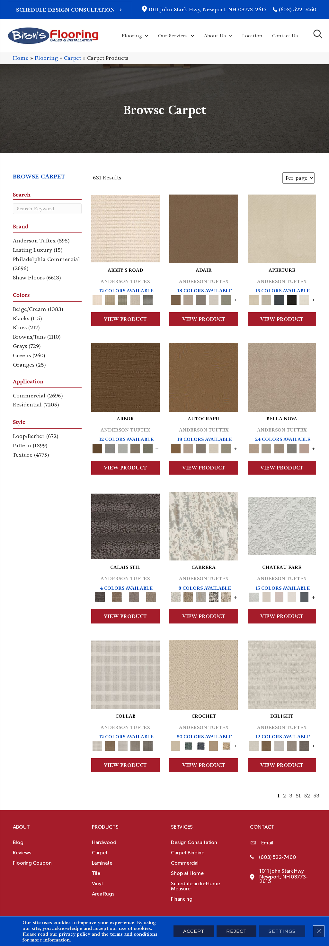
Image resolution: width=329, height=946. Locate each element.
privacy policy (74, 934)
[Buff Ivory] (282, 228)
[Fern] (148, 447)
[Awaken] (266, 596)
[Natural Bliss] (226, 596)
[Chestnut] (125, 376)
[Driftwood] (135, 447)
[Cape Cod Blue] (279, 299)
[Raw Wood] (116, 596)
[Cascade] (279, 447)
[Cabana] (266, 447)
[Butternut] (226, 745)
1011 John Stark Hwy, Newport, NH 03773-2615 (207, 9)
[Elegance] (213, 299)
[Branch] (213, 745)
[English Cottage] (226, 299)
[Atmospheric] (282, 525)
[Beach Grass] (282, 376)
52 (307, 796)
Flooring (46, 58)
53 (316, 796)
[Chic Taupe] (135, 299)
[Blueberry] (201, 745)
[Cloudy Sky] (110, 447)
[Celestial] (304, 596)
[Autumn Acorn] (110, 745)
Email (267, 842)
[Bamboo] (110, 299)
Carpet (72, 58)
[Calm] (291, 596)
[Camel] (188, 596)
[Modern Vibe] (213, 596)
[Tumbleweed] (151, 596)
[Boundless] (122, 299)
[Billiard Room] (188, 745)
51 (298, 796)
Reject (236, 931)
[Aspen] (203, 525)
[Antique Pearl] (125, 674)
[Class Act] (201, 299)
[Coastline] (122, 447)
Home (21, 58)
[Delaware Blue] (148, 299)
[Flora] (304, 447)
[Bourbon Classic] (203, 228)
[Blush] (279, 596)
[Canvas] (266, 299)
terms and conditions (133, 934)
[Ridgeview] (133, 596)
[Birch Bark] (122, 745)
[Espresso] (291, 299)
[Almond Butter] (203, 674)
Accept (193, 931)
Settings (282, 931)
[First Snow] (304, 299)
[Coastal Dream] (201, 596)
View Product (125, 319)
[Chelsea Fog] (291, 447)
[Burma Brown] (125, 525)
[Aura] (125, 228)
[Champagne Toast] (188, 299)
